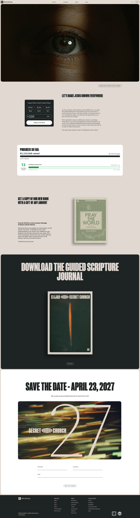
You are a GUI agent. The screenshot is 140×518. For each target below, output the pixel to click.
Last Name (75, 466)
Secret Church (57, 510)
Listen (55, 504)
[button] (132, 2)
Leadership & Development (94, 508)
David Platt (73, 504)
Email (39, 474)
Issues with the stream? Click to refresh (109, 85)
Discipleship (90, 504)
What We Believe (75, 502)
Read (55, 502)
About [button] (86, 2)
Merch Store (74, 513)
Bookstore (73, 510)
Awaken (90, 500)
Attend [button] (76, 2)
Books (55, 506)
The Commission (57, 508)
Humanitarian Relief (92, 506)
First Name (40, 466)
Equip (89, 510)
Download (70, 363)
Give (137, 2)
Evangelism (90, 502)
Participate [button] (65, 2)
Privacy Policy (74, 508)
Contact (73, 506)
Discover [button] (54, 2)
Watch (55, 500)
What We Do (74, 500)
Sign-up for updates (70, 485)
